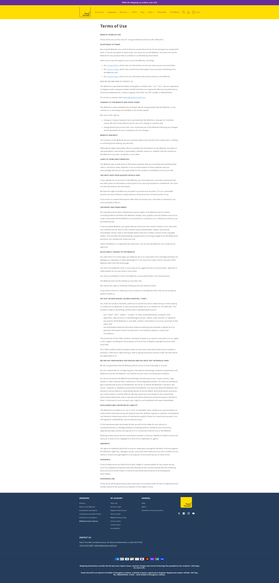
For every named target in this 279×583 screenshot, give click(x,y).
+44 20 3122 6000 (86, 545)
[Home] (85, 12)
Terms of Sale (113, 69)
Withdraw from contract (88, 521)
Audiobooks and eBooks (88, 510)
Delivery (82, 503)
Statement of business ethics (152, 510)
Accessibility (115, 528)
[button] (124, 12)
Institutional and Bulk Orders (90, 514)
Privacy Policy (113, 65)
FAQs (143, 503)
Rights (144, 507)
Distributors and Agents (88, 518)
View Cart (114, 503)
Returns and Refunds (87, 507)
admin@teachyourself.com (134, 97)
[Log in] (188, 12)
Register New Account (119, 510)
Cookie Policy (112, 76)
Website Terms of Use (118, 518)
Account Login (116, 507)
